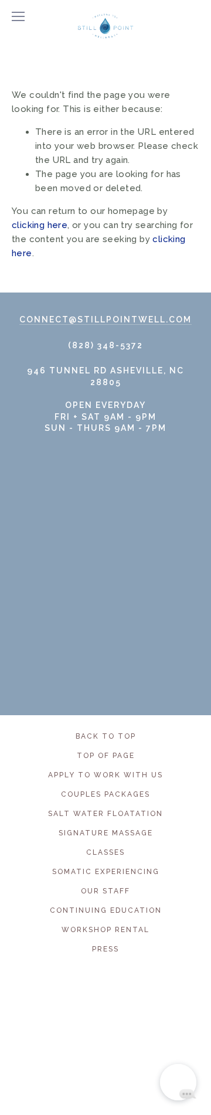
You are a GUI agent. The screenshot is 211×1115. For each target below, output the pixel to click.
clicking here (39, 225)
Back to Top (106, 736)
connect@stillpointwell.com (105, 319)
